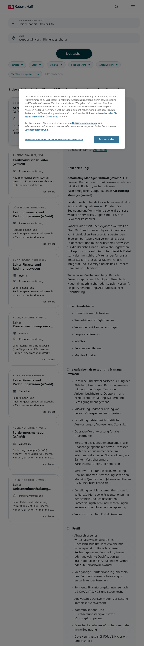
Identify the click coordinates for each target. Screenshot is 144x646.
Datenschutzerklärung (36, 130)
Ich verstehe (106, 139)
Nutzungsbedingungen (84, 123)
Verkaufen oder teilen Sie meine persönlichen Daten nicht (54, 140)
